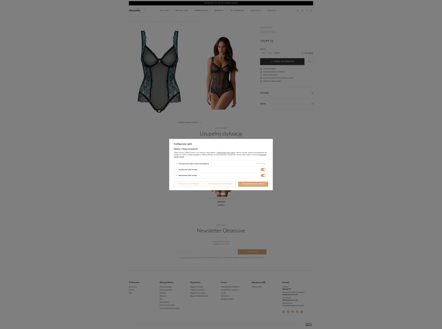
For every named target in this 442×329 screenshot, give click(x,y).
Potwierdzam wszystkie (253, 184)
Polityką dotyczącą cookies (226, 152)
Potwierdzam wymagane (220, 184)
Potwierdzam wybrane (188, 184)
